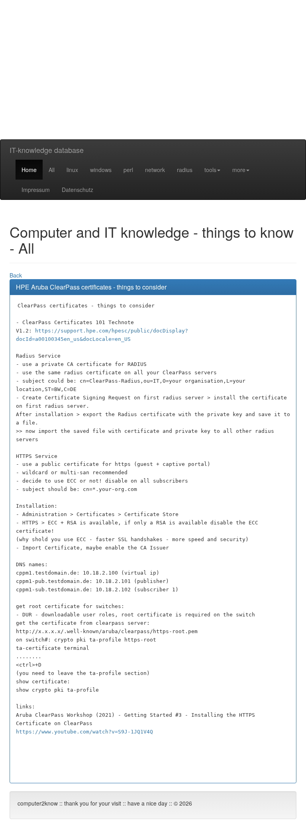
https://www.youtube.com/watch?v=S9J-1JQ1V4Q (84, 732)
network (155, 170)
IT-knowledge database (47, 150)
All (52, 170)
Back (16, 275)
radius (184, 170)
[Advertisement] (153, 83)
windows (101, 170)
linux (72, 170)
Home (29, 170)
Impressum (36, 190)
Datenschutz (77, 190)
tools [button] (210, 170)
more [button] (238, 170)
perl (128, 170)
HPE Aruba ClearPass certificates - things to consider (91, 286)
